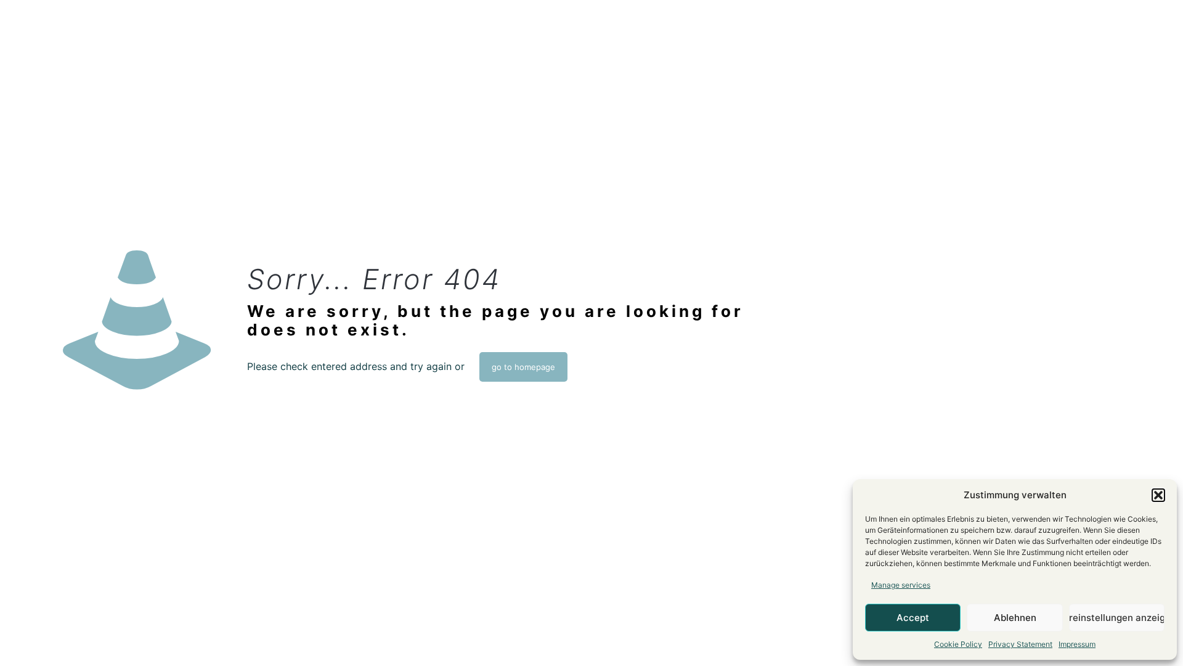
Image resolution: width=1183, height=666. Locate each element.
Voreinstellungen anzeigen (1117, 617)
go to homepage (523, 367)
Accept (912, 617)
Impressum (1077, 644)
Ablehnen (1015, 617)
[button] (1158, 495)
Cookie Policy (958, 644)
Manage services (900, 585)
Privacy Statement (1020, 644)
